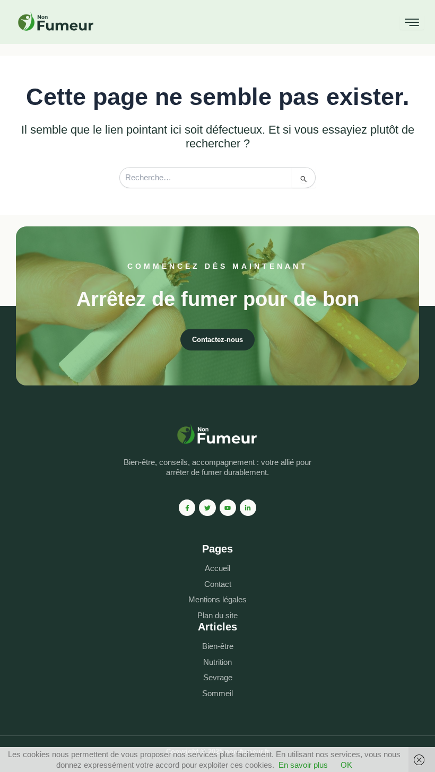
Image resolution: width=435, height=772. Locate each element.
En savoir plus (303, 764)
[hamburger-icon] (412, 22)
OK (346, 764)
